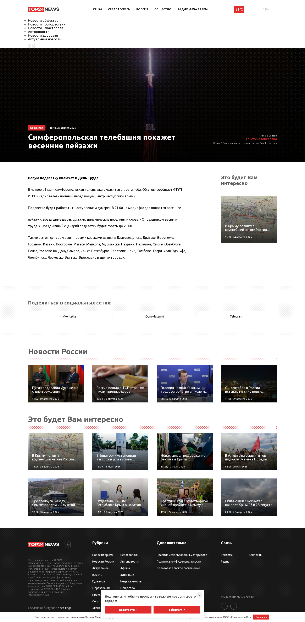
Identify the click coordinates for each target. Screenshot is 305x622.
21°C (239, 9)
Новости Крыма (102, 555)
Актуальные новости (44, 39)
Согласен (261, 617)
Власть (97, 574)
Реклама (227, 555)
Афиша (125, 568)
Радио (225, 561)
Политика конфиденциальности (179, 561)
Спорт (96, 601)
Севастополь (119, 9)
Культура (98, 581)
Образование (101, 588)
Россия (142, 9)
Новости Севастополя (45, 28)
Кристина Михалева (261, 139)
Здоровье (127, 574)
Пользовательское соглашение (178, 568)
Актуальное (100, 568)
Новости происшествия (46, 24)
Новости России (103, 561)
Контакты (255, 555)
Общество (162, 9)
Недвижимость (131, 581)
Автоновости (38, 32)
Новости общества (43, 20)
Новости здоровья (43, 35)
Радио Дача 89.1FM (193, 9)
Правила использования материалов (182, 555)
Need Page (65, 608)
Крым (97, 9)
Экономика (99, 608)
